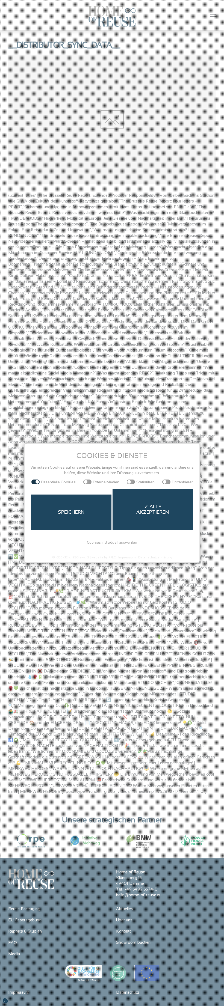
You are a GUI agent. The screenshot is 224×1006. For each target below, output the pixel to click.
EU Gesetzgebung (25, 920)
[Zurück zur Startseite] (112, 16)
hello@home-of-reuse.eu (138, 894)
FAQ (12, 942)
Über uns (124, 920)
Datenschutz (127, 992)
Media (14, 953)
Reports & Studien (25, 931)
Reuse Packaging (24, 908)
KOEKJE (62, 557)
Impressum (18, 992)
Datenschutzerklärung (155, 557)
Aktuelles (124, 908)
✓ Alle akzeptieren (152, 509)
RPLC (112, 557)
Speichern (71, 512)
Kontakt (123, 931)
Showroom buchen (133, 942)
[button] (213, 16)
